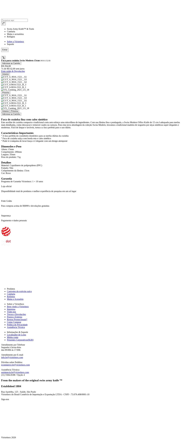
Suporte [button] (10, 44)
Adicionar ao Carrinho (11, 63)
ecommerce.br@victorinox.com (15, 365)
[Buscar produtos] (3, 23)
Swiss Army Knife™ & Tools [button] (20, 29)
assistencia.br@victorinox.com (15, 372)
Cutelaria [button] (11, 31)
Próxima (5, 93)
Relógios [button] (11, 36)
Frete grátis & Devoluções (13, 71)
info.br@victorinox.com (12, 357)
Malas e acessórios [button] (15, 34)
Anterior (5, 74)
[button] (46, 54)
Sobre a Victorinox (15, 41)
